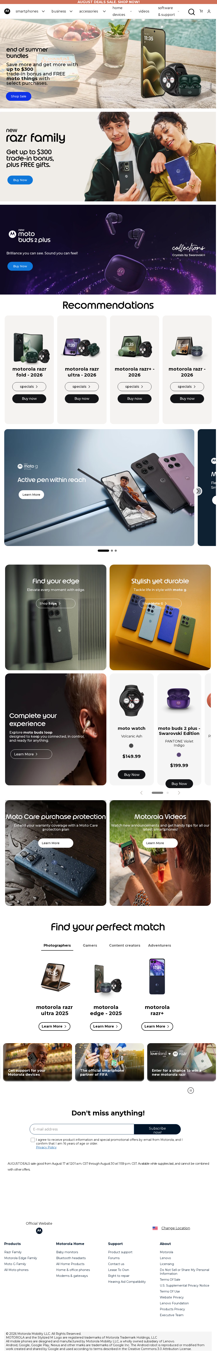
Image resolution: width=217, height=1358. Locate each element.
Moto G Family (15, 1264)
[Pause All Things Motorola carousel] (191, 1090)
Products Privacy (172, 1309)
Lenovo (165, 1258)
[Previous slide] (141, 793)
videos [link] (144, 11)
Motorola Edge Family (20, 1258)
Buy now (29, 399)
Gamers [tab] (90, 945)
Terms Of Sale (170, 1280)
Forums (114, 1258)
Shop (48, 603)
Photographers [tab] (57, 945)
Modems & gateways (72, 1276)
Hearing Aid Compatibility (127, 1282)
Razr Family (13, 1252)
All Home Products (70, 1264)
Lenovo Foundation (174, 1303)
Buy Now (131, 775)
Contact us (116, 1264)
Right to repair (118, 1276)
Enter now (108, 1062)
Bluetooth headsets (71, 1258)
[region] (108, 1070)
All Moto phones (16, 1270)
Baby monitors (67, 1252)
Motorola (166, 1252)
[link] (201, 13)
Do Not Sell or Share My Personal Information (184, 1272)
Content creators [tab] (124, 945)
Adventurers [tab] (159, 945)
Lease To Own (118, 1270)
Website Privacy (172, 1297)
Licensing (167, 1264)
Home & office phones (73, 1270)
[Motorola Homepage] (7, 14)
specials (27, 387)
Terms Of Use (170, 1291)
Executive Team (172, 1315)
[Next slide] (197, 491)
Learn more (31, 495)
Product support (120, 1252)
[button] (30, 11)
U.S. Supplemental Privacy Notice (184, 1285)
